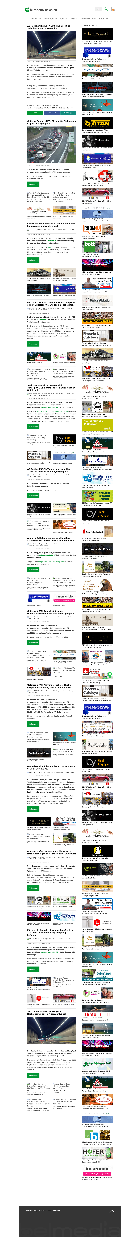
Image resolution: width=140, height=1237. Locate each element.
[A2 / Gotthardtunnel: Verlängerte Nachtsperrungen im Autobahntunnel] (51, 1030)
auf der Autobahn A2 (49, 407)
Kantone (46, 19)
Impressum (31, 1210)
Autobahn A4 (85, 19)
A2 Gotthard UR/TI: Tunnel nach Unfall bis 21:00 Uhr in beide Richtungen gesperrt (49, 470)
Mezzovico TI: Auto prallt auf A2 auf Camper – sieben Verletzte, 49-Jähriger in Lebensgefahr (51, 303)
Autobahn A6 (105, 19)
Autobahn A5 (95, 19)
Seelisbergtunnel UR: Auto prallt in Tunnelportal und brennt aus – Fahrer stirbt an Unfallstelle (51, 387)
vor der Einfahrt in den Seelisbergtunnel (52, 411)
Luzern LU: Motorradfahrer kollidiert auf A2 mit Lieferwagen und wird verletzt (51, 224)
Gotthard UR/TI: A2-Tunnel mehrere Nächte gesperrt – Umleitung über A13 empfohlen (49, 686)
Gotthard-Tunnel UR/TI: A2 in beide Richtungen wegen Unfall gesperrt (51, 122)
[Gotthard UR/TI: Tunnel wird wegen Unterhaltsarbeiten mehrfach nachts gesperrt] (51, 617)
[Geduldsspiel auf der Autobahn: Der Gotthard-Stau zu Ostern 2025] (51, 772)
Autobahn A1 (54, 19)
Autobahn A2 (64, 19)
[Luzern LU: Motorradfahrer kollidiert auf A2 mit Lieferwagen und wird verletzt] (51, 230)
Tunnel (49, 247)
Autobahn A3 (75, 19)
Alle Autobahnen (36, 19)
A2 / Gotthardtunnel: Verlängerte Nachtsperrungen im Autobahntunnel (46, 1012)
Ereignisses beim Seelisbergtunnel (51, 562)
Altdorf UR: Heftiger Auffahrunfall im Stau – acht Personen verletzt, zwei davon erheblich (50, 539)
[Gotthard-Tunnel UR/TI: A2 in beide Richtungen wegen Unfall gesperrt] (51, 144)
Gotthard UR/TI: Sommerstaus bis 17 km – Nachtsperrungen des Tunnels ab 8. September (51, 852)
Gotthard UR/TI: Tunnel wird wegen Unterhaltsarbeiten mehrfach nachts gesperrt (50, 612)
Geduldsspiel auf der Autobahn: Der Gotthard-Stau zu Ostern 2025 (51, 767)
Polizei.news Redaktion (43, 61)
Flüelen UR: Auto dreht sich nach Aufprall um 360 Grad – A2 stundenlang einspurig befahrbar (50, 932)
